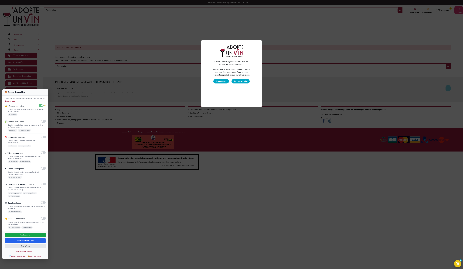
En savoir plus (10, 101)
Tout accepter (25, 235)
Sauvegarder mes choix (25, 240)
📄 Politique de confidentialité (17, 256)
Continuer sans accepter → (25, 251)
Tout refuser (25, 246)
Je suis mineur (221, 81)
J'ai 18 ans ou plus (241, 81)
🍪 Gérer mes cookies (34, 256)
